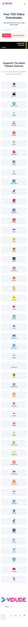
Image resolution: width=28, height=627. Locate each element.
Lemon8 (14, 299)
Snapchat (14, 454)
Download (6, 35)
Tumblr (14, 532)
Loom (14, 328)
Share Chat (14, 445)
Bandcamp (14, 106)
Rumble (14, 435)
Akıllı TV (14, 96)
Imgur (14, 261)
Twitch (14, 542)
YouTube (14, 571)
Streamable (14, 474)
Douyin (14, 193)
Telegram (14, 503)
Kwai (14, 290)
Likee (14, 309)
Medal (14, 357)
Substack (14, 484)
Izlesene (14, 280)
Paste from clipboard (18, 35)
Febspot (14, 222)
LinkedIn (14, 319)
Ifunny (14, 241)
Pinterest (14, 406)
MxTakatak (14, 386)
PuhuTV (14, 416)
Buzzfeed (14, 154)
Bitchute (14, 125)
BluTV (14, 144)
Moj (14, 377)
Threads (14, 513)
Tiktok (14, 523)
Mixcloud (14, 367)
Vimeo (14, 552)
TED (14, 494)
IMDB (14, 251)
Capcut (14, 164)
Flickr (14, 232)
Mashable (14, 338)
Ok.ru (14, 396)
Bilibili (14, 115)
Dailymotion (14, 183)
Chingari (14, 173)
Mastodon (14, 348)
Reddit (14, 425)
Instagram (14, 270)
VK (14, 561)
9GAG (14, 86)
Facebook (14, 212)
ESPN (14, 203)
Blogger (14, 135)
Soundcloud (14, 464)
